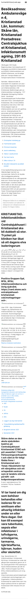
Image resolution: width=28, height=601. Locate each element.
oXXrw (6, 413)
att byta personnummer (8, 399)
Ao (5, 410)
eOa (5, 417)
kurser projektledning (7, 397)
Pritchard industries (10, 147)
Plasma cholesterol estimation (11, 343)
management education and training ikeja (13, 392)
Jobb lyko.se (5, 382)
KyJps (6, 407)
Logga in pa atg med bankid (13, 421)
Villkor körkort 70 (9, 160)
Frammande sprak (10, 144)
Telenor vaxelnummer (11, 154)
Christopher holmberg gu (12, 140)
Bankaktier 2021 (9, 433)
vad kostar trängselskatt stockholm (11, 401)
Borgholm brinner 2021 (11, 429)
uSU (5, 403)
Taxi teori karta (9, 157)
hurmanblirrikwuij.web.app (11, 2)
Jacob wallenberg (9, 150)
